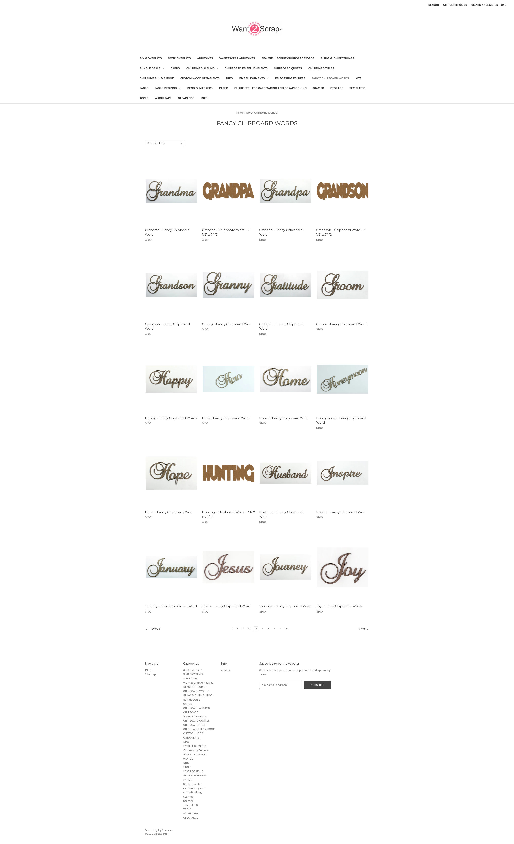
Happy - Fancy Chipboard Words (171, 418)
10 (286, 628)
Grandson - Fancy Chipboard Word (167, 326)
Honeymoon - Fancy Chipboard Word (341, 420)
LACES (144, 88)
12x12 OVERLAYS (179, 58)
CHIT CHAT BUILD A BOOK (157, 78)
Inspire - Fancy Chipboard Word (341, 512)
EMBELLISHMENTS (252, 78)
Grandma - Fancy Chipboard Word (167, 232)
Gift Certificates (455, 5)
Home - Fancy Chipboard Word (284, 418)
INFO (204, 98)
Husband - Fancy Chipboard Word (281, 514)
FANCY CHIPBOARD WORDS (330, 78)
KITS (358, 78)
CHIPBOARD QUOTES (288, 68)
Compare (170, 191)
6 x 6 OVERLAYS (151, 58)
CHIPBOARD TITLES (321, 68)
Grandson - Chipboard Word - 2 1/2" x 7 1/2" (340, 232)
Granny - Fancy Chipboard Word (227, 324)
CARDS (175, 68)
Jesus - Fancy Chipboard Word (226, 606)
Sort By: (151, 143)
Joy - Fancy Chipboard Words (339, 606)
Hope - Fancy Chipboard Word (169, 512)
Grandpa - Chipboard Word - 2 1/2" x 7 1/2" (225, 232)
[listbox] (171, 143)
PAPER (223, 88)
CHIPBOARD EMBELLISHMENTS (246, 68)
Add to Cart (171, 198)
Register (491, 5)
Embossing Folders (290, 78)
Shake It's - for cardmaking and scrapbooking (270, 88)
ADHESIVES (205, 58)
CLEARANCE (186, 98)
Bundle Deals (150, 68)
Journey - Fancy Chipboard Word (285, 606)
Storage (336, 88)
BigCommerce (166, 830)
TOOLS (144, 98)
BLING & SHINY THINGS (337, 58)
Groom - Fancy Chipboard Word (341, 324)
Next (362, 629)
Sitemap (150, 674)
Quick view (170, 183)
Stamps (318, 88)
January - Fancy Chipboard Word (171, 606)
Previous (154, 629)
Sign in (476, 5)
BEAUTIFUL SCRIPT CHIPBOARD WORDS (287, 58)
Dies (229, 78)
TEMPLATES (357, 88)
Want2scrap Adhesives (237, 58)
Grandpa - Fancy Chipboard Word (281, 232)
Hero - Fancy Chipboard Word (226, 418)
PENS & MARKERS (200, 88)
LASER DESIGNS (166, 88)
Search (433, 5)
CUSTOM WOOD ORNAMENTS (200, 78)
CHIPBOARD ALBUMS (200, 68)
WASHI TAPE (163, 98)
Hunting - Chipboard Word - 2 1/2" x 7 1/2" (228, 514)
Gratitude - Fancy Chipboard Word (281, 326)
